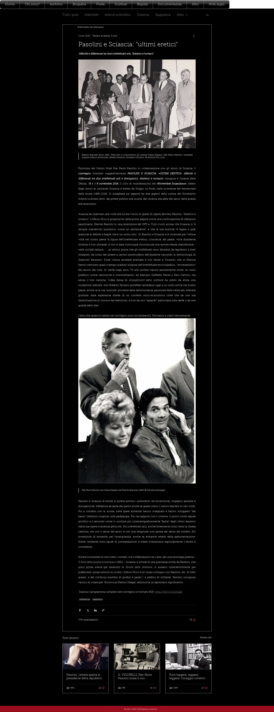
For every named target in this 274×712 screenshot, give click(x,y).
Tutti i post (70, 15)
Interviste (91, 15)
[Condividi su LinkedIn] (95, 610)
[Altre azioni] (194, 36)
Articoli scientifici (118, 15)
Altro (180, 15)
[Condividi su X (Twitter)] (87, 610)
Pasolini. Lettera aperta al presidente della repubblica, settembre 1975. (85, 677)
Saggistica (162, 15)
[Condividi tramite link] (103, 610)
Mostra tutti (206, 638)
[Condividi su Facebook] (79, 610)
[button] (207, 15)
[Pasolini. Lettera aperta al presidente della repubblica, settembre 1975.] (85, 656)
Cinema (143, 15)
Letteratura (84, 599)
